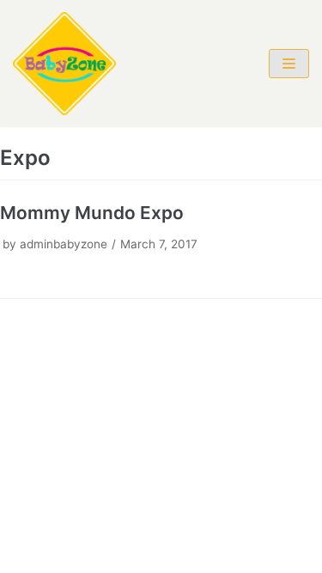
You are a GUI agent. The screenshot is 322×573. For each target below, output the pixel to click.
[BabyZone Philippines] (64, 63)
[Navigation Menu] (289, 63)
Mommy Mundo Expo (92, 212)
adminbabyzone (63, 244)
